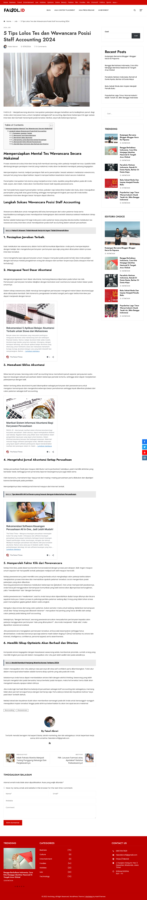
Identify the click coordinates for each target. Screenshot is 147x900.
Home (6, 2)
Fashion (71, 2)
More (114, 3)
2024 (5, 27)
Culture (55, 854)
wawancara (23, 710)
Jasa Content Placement (64, 10)
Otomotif (94, 2)
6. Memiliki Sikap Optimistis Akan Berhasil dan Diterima (30, 144)
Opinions (50, 2)
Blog (49, 10)
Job (9, 27)
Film (76, 2)
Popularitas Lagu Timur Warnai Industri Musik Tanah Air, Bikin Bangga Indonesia (121, 96)
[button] (15, 886)
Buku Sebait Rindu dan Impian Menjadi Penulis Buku (120, 87)
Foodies (82, 2)
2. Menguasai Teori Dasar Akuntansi (24, 135)
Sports (108, 2)
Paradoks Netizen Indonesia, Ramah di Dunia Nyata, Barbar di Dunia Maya (121, 78)
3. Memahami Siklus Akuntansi (22, 137)
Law (36, 2)
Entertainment (28, 2)
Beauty (64, 2)
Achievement (103, 10)
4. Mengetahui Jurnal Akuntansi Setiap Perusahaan (29, 140)
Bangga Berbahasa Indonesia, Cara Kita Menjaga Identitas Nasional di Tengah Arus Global (121, 67)
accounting (10, 710)
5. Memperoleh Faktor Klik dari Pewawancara (26, 142)
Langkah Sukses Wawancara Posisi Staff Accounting (27, 131)
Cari (107, 31)
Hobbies (43, 2)
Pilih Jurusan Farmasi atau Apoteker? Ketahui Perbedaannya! (70, 759)
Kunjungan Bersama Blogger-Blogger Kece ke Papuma (120, 57)
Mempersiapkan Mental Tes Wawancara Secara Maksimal (29, 128)
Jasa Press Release (86, 10)
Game (57, 2)
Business (12, 2)
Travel (19, 2)
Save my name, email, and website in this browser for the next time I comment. (39, 788)
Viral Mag (88, 896)
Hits (88, 2)
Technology (55, 876)
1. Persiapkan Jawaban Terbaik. (22, 133)
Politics (102, 2)
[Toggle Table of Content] (50, 125)
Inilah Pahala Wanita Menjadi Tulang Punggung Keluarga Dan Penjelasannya (31, 759)
